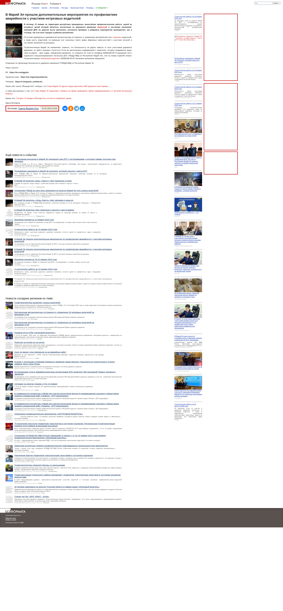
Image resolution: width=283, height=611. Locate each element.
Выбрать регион (11, 520)
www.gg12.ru (13, 59)
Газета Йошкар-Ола (28, 108)
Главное (35, 8)
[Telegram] (76, 108)
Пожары (90, 8)
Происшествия (77, 8)
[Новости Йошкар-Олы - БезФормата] (13, 3)
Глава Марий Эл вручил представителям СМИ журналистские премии (77, 86)
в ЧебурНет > (102, 8)
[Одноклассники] (70, 108)
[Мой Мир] (82, 108)
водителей (102, 27)
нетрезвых (117, 37)
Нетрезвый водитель (50, 58)
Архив (44, 8)
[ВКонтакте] (65, 108)
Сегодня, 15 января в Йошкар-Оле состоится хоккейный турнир (43, 98)
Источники (54, 8)
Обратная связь (11, 518)
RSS (22, 522)
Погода (64, 8)
